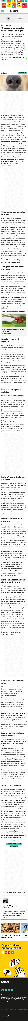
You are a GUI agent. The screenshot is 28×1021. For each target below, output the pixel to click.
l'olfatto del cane (17, 273)
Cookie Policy (13, 1009)
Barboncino (12, 713)
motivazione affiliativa (17, 358)
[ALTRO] (5, 917)
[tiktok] (2, 990)
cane (17, 483)
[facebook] (12, 990)
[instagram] (5, 990)
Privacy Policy (4, 1009)
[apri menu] (2, 11)
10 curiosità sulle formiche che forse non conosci (10, 936)
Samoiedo (4, 347)
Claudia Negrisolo (10, 906)
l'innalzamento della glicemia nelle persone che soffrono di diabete (12, 426)
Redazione (10, 1007)
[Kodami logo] (14, 11)
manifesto (3, 1007)
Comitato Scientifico (19, 1007)
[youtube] (9, 990)
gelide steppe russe (15, 352)
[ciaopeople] (5, 1016)
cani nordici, (11, 345)
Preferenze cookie (22, 1009)
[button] (3, 952)
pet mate (22, 428)
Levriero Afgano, (14, 831)
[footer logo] (5, 982)
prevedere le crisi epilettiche (9, 422)
